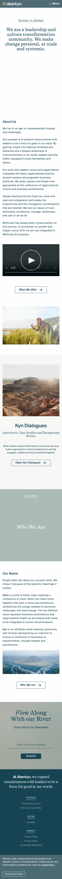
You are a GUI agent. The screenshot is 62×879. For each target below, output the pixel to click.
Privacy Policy (31, 841)
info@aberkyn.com (31, 803)
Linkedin (31, 822)
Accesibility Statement (31, 845)
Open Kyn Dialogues (27, 462)
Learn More (31, 495)
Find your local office (31, 808)
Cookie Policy (47, 865)
